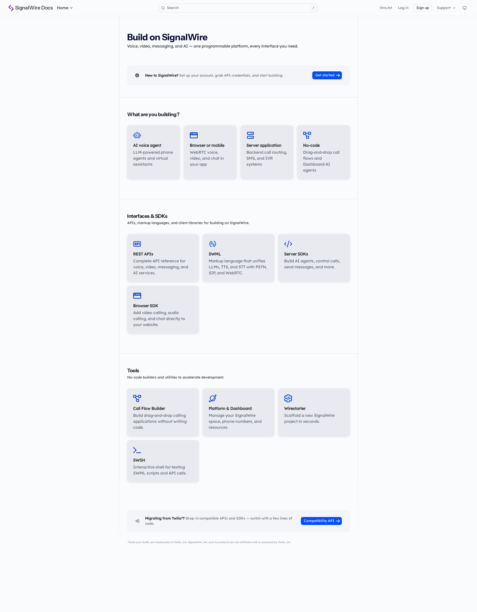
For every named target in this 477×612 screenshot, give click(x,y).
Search (240, 7)
